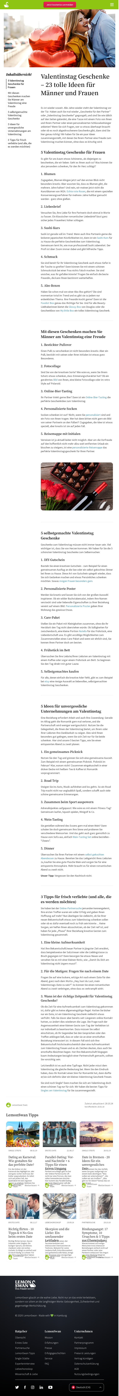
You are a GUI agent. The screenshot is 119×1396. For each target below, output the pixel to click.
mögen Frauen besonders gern (75, 581)
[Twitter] (17, 1387)
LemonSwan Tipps (25, 1353)
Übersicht (20, 1337)
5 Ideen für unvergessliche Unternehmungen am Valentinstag (19, 129)
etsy (47, 681)
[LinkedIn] (41, 1387)
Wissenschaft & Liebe (26, 1374)
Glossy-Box (74, 306)
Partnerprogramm (84, 1342)
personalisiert (93, 414)
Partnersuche (22, 1348)
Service (48, 1358)
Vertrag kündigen (83, 1358)
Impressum (80, 1348)
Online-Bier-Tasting (96, 397)
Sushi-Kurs (102, 237)
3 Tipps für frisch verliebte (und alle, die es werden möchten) (20, 143)
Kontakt (78, 1337)
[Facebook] (25, 1387)
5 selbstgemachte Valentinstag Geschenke (18, 115)
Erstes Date (21, 1342)
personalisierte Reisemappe (87, 447)
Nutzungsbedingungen (86, 1374)
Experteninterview (25, 1363)
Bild (55, 379)
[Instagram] (32, 1387)
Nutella (82, 631)
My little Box (67, 310)
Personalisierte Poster (77, 606)
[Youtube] (50, 1387)
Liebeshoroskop (24, 1368)
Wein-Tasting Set (81, 837)
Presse (48, 1348)
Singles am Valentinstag (54, 1090)
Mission (49, 1337)
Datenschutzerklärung (86, 1363)
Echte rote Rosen (75, 191)
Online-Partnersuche (71, 908)
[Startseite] (6, 4)
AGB (76, 1368)
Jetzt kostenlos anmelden (59, 4)
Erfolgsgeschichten (55, 1353)
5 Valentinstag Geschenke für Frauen (16, 84)
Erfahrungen (51, 1342)
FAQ (47, 1363)
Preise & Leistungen (85, 1353)
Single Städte (22, 1358)
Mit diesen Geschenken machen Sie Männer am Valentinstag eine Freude (19, 99)
